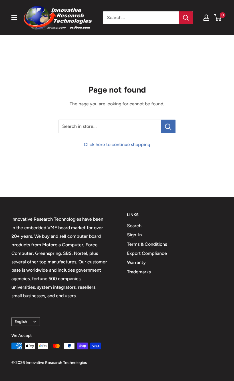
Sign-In (134, 234)
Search (134, 225)
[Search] (186, 17)
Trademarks (139, 272)
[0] (217, 17)
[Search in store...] (168, 126)
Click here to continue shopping (117, 144)
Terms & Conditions (147, 244)
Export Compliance (147, 253)
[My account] (206, 18)
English (21, 321)
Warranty (136, 262)
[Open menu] (14, 17)
